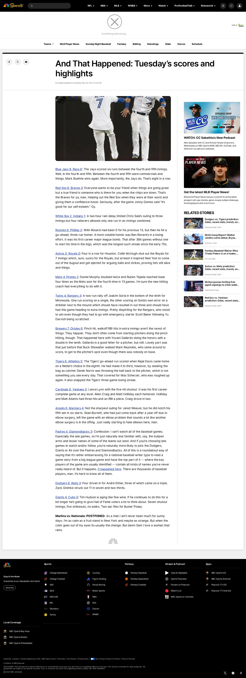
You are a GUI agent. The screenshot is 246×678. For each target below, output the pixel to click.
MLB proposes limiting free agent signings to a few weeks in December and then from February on (221, 283)
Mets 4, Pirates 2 (66, 277)
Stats (168, 44)
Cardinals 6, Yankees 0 (71, 389)
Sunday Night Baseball (98, 44)
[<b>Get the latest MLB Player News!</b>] (212, 172)
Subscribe (10, 588)
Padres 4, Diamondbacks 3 (73, 431)
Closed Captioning (28, 659)
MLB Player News (69, 44)
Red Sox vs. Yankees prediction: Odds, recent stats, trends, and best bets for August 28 (222, 299)
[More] (223, 6)
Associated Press (212, 290)
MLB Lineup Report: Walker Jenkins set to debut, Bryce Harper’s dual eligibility (220, 236)
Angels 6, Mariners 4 (69, 408)
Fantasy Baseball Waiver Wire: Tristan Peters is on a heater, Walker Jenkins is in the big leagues (221, 252)
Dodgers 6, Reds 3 (68, 483)
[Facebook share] (9, 62)
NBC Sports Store (49, 659)
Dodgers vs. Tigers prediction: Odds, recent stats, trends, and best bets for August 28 (222, 220)
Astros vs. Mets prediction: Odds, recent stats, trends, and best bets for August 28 (222, 267)
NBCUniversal (19, 663)
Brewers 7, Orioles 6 (69, 328)
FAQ (38, 659)
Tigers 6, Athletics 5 (68, 361)
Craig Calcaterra (65, 83)
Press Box (61, 659)
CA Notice (116, 659)
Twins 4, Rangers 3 (68, 295)
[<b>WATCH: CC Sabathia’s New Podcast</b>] (212, 118)
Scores (181, 44)
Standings (153, 44)
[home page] (13, 6)
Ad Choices (71, 659)
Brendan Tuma (211, 243)
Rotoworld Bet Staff (213, 227)
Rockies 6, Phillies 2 (68, 230)
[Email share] (26, 62)
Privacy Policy (83, 659)
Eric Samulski (210, 259)
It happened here (109, 469)
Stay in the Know (12, 576)
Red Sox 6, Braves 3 (69, 188)
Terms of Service (128, 659)
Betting (137, 44)
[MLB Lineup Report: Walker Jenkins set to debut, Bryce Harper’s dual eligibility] (193, 238)
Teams (47, 44)
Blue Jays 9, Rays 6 (68, 169)
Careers (16, 659)
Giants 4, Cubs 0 (66, 497)
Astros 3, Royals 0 (67, 253)
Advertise (7, 659)
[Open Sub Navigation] (94, 6)
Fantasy (121, 44)
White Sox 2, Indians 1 (70, 216)
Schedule (197, 44)
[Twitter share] (17, 62)
